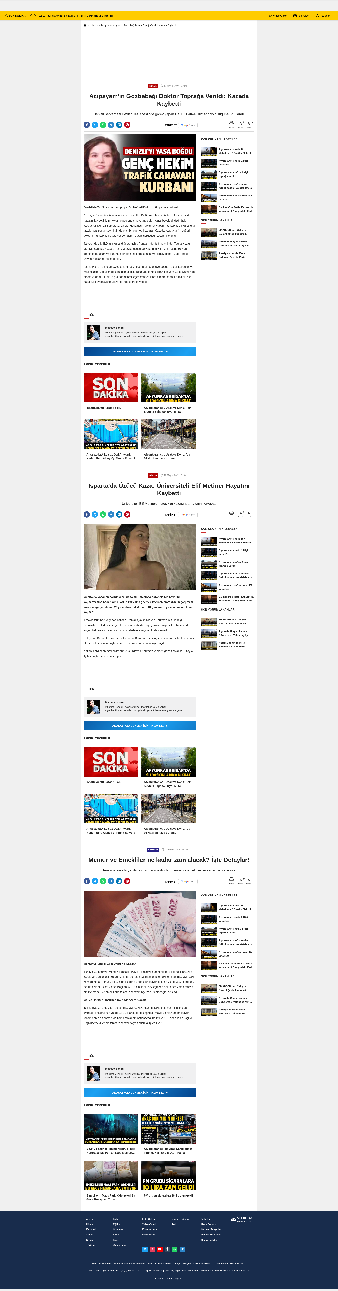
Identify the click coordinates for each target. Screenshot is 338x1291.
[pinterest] (127, 125)
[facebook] (87, 125)
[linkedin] (119, 125)
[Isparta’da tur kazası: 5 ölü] (111, 387)
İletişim (187, 1263)
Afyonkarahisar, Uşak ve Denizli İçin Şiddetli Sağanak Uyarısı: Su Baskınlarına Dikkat (168, 410)
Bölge (104, 25)
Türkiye (90, 1245)
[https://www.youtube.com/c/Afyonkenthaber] (159, 1249)
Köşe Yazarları (150, 1229)
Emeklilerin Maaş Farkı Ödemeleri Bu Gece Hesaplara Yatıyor (110, 1197)
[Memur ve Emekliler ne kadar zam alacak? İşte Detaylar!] (140, 924)
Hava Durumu (209, 1224)
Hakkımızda (236, 1263)
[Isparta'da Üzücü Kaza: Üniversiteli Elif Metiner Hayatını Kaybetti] (140, 557)
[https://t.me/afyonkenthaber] (182, 1249)
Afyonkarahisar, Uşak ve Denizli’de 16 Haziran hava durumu (167, 456)
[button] (35, 16)
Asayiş (89, 1219)
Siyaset (90, 1240)
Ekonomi (91, 1229)
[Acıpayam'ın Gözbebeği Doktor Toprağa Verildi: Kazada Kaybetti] (140, 167)
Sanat (116, 1234)
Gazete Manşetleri (211, 1229)
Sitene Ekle (105, 1263)
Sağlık (89, 1234)
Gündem (118, 1229)
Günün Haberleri (181, 1219)
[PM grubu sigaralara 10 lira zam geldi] (168, 1175)
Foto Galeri (303, 15)
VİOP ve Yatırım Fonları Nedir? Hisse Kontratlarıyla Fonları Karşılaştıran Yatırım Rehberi (110, 1151)
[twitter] (95, 125)
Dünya (89, 1224)
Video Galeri (279, 15)
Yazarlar (325, 15)
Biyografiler (148, 1234)
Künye (177, 1263)
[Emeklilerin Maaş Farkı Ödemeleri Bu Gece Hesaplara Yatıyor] (111, 1175)
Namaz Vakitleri (209, 1240)
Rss (94, 1263)
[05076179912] (174, 1249)
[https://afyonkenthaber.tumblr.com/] (167, 1249)
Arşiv (174, 1224)
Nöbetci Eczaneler (211, 1234)
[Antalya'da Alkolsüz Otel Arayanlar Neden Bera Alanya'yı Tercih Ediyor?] (111, 434)
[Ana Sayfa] (85, 25)
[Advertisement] (169, 55)
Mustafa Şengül (114, 327)
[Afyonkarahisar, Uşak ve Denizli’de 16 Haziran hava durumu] (168, 434)
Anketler (205, 1219)
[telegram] (111, 125)
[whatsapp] (103, 125)
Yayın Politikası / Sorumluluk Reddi (133, 1263)
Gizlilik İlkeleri (220, 1263)
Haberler (94, 25)
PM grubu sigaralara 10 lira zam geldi (168, 1195)
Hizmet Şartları (163, 1263)
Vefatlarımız (119, 1245)
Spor (115, 1240)
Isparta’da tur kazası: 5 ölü (103, 407)
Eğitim (116, 1224)
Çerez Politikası (201, 1263)
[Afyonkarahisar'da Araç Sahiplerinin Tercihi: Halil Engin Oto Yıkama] (168, 1129)
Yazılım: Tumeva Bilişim (168, 1278)
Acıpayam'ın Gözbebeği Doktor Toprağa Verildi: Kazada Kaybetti (143, 25)
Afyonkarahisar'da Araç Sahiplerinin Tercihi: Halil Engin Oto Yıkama (168, 1150)
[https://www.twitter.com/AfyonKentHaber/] (145, 1249)
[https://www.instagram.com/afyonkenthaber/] (152, 1249)
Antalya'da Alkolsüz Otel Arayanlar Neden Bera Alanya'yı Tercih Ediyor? (110, 456)
